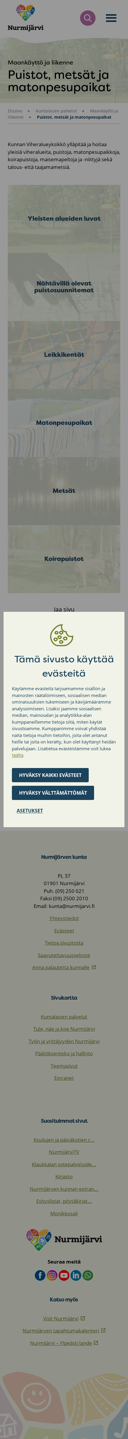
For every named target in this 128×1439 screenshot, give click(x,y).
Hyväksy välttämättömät (53, 793)
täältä (17, 755)
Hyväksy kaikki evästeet (50, 775)
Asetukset (30, 810)
